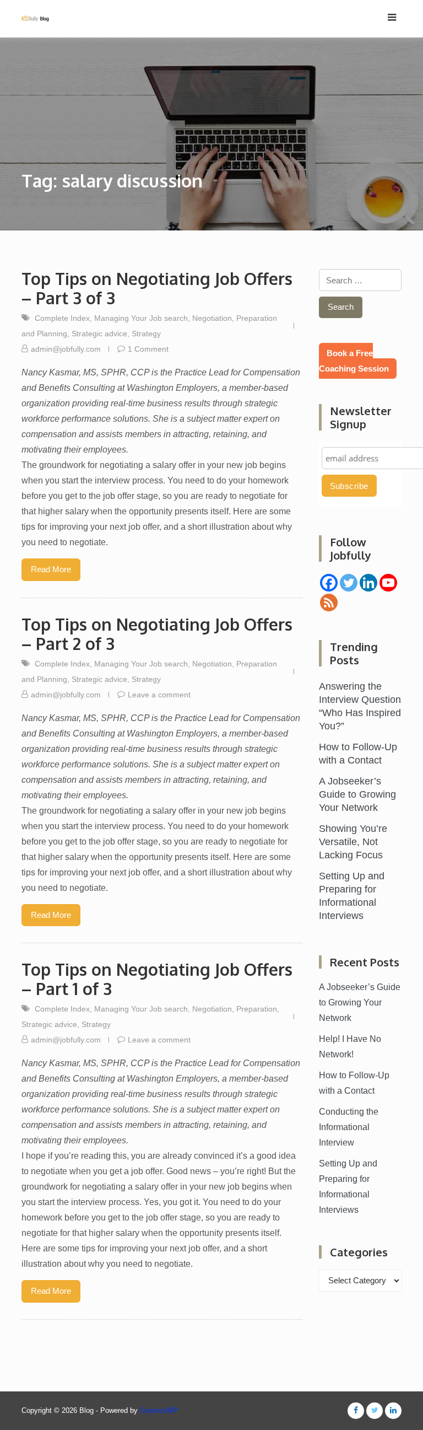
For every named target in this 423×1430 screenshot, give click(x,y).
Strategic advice (99, 333)
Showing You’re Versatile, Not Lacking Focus (353, 842)
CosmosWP (159, 1410)
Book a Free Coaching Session (354, 360)
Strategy (146, 333)
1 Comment (148, 349)
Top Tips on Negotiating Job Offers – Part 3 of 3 (156, 288)
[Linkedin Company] (368, 583)
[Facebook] (329, 583)
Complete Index (62, 318)
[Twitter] (348, 583)
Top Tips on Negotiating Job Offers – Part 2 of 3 (156, 634)
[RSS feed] (329, 602)
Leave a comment (159, 694)
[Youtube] (388, 583)
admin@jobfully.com (66, 349)
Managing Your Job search (141, 318)
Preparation (256, 1008)
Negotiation (212, 318)
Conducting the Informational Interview (348, 1127)
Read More (51, 569)
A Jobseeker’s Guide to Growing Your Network (357, 794)
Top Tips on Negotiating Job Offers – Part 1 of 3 (156, 979)
